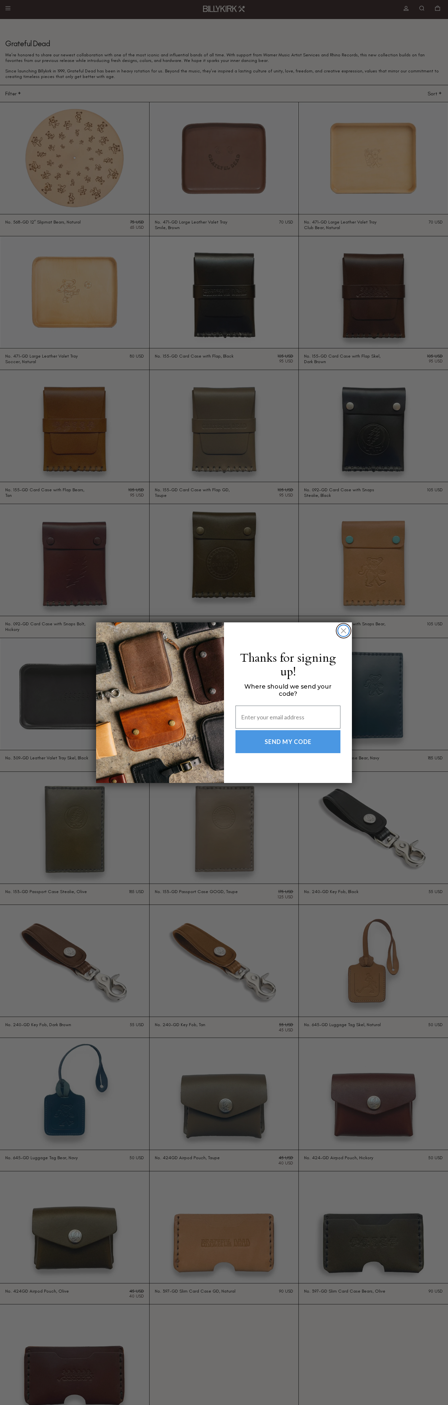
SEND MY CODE (288, 741)
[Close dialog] (343, 630)
